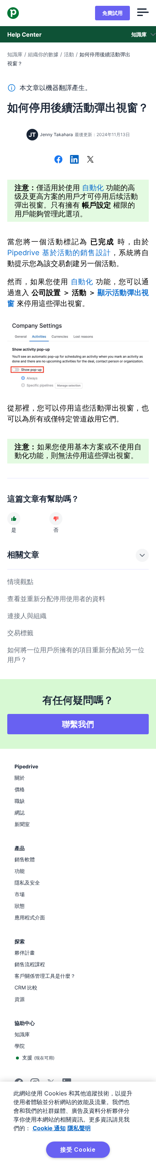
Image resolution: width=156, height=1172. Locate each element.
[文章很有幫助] (13, 518)
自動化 (93, 187)
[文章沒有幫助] (55, 518)
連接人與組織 (26, 616)
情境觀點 (20, 581)
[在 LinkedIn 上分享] (74, 160)
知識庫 (14, 54)
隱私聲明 (79, 1128)
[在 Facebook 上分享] (58, 160)
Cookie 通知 (49, 1128)
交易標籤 (20, 633)
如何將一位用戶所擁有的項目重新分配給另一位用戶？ (75, 654)
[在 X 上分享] (90, 160)
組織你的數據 (43, 54)
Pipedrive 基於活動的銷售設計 (59, 252)
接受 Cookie (78, 1149)
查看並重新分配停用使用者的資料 (56, 599)
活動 (69, 54)
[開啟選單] (143, 13)
